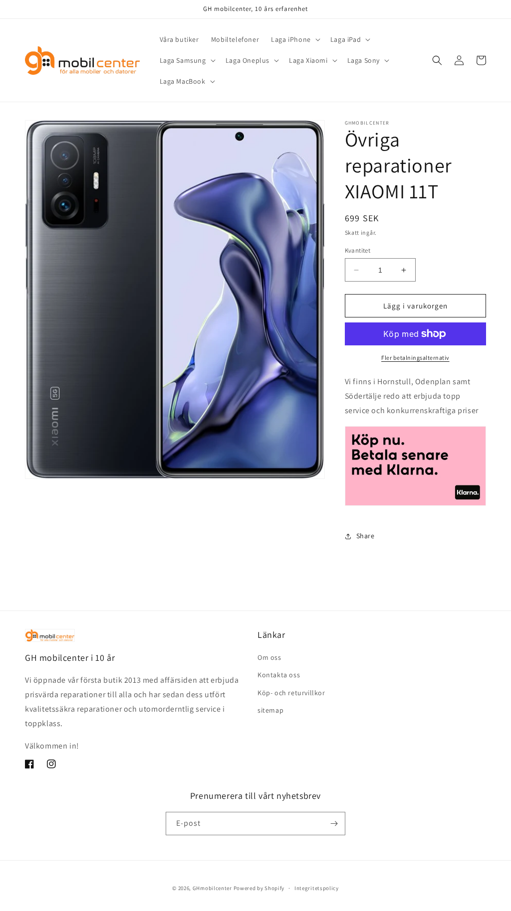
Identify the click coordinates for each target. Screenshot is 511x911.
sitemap (270, 710)
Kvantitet (358, 250)
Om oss (269, 657)
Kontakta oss (278, 674)
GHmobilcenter (212, 888)
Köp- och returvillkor (291, 692)
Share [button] (365, 535)
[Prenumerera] (334, 823)
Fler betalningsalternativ (415, 357)
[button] (294, 39)
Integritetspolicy (316, 888)
